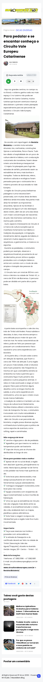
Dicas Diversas (24, 30)
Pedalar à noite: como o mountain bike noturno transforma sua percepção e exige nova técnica (27, 627)
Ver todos (6, 602)
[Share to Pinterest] (22, 584)
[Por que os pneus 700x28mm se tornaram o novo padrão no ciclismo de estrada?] (9, 644)
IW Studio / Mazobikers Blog (13, 677)
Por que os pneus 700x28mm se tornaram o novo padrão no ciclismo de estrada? (27, 644)
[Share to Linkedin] (26, 584)
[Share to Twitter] (18, 584)
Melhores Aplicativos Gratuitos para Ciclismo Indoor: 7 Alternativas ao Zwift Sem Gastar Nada (27, 610)
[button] (34, 584)
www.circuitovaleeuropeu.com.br (19, 567)
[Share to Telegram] (30, 584)
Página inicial (9, 30)
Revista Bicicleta (11, 570)
